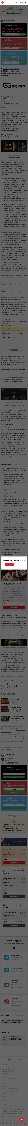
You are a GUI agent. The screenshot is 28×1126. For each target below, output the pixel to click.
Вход (21, 2)
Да (9, 565)
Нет (19, 565)
